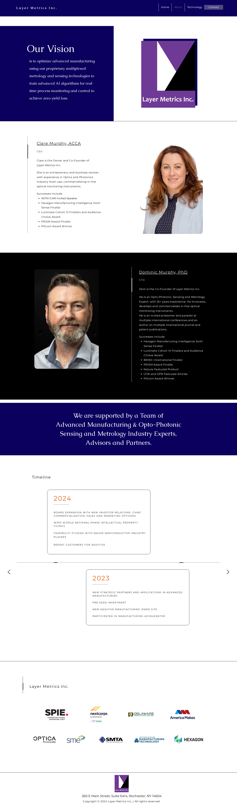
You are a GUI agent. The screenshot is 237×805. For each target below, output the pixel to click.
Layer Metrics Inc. (36, 8)
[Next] (228, 572)
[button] (213, 7)
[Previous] (9, 572)
